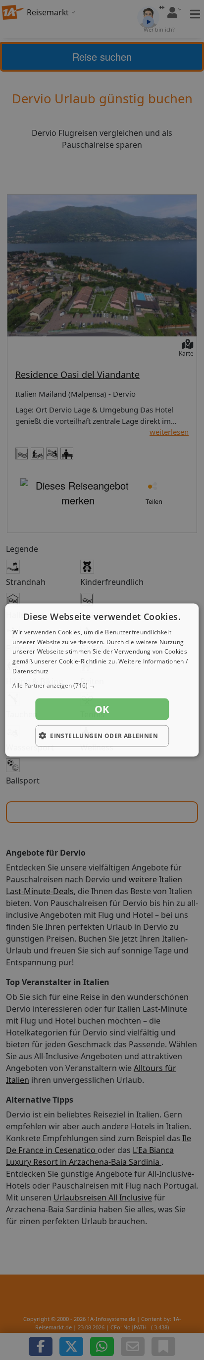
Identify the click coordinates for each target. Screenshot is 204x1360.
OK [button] (102, 708)
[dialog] (102, 680)
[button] (101, 685)
